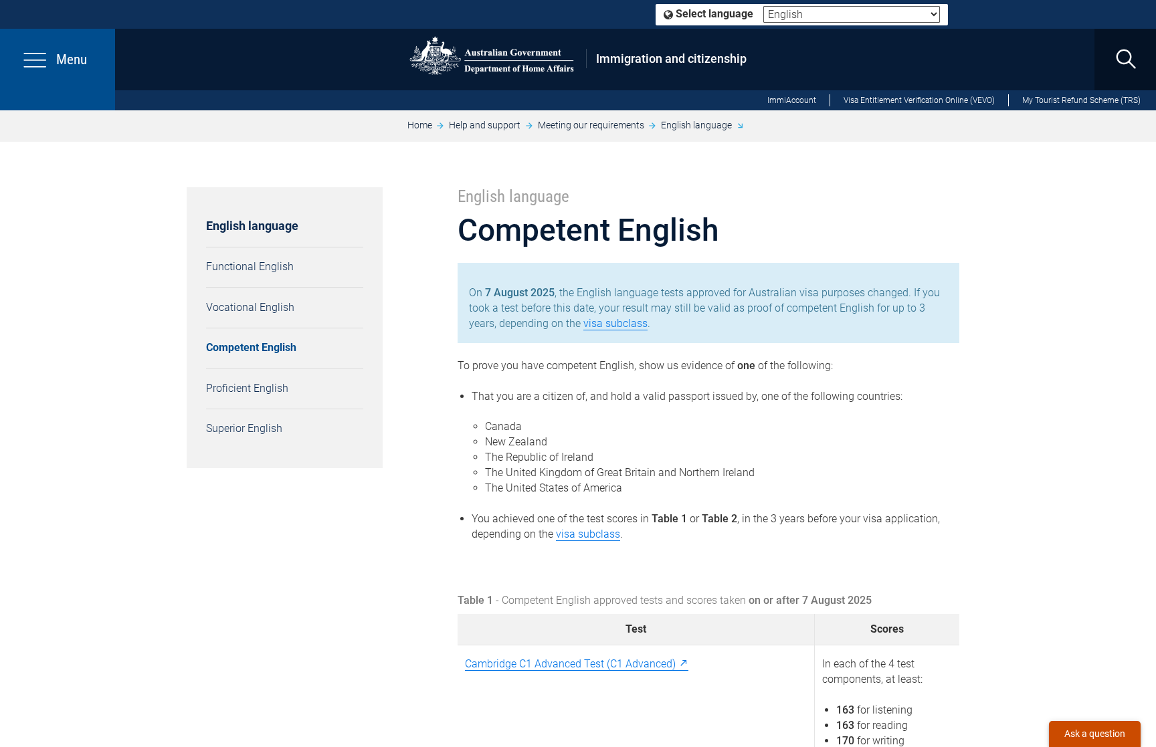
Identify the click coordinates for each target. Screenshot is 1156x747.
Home (419, 125)
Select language (713, 13)
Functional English (250, 266)
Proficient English (247, 388)
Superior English (244, 428)
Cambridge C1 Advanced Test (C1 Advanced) (570, 663)
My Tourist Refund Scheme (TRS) (1081, 100)
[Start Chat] (1095, 734)
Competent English (251, 347)
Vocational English (250, 307)
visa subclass (615, 323)
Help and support (484, 125)
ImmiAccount (791, 100)
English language (696, 125)
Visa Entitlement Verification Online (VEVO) (919, 100)
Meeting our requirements (591, 125)
